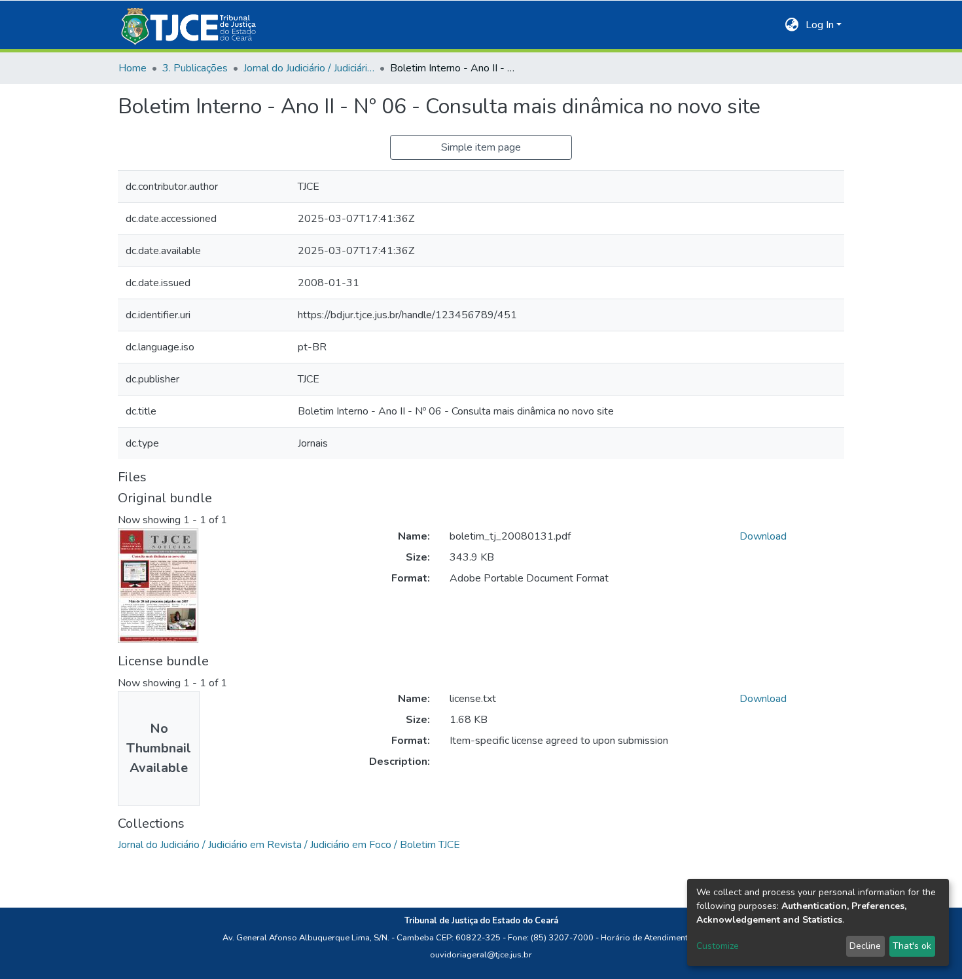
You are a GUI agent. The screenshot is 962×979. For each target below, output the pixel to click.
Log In (820, 25)
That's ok (912, 946)
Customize (717, 946)
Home (132, 68)
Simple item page (481, 147)
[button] (792, 25)
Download (763, 536)
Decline (865, 946)
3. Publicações (195, 68)
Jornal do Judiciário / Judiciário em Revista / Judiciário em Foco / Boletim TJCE (308, 68)
